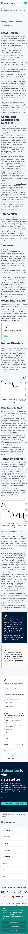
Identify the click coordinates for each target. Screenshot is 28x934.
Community (6, 856)
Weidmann (22, 164)
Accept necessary (14, 922)
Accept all (14, 930)
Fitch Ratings (11, 428)
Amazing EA (13, 662)
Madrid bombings (14, 485)
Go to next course (9, 759)
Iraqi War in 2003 (16, 466)
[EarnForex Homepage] (9, 3)
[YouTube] (2, 892)
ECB (4, 171)
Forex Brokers (7, 830)
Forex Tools (6, 837)
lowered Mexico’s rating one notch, (14, 423)
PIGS (12, 586)
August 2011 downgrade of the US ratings (14, 437)
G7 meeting (22, 45)
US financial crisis (11, 422)
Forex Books (6, 850)
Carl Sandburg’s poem (17, 553)
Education (6, 870)
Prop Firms (6, 843)
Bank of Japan (20, 225)
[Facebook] (19, 892)
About (4, 876)
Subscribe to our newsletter (14, 803)
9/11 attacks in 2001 (9, 462)
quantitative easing (8, 142)
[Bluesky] (25, 892)
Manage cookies (14, 926)
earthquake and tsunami (17, 355)
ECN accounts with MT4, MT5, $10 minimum (14, 10)
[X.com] (14, 892)
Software (5, 863)
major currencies (13, 221)
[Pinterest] (8, 892)
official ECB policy (21, 183)
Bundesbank (20, 161)
